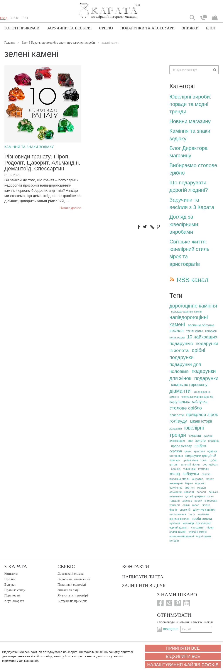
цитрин (173, 464)
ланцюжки (175, 428)
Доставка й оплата (70, 573)
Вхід (3, 18)
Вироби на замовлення (73, 579)
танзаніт (174, 501)
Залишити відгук (144, 585)
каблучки (191, 473)
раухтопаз (175, 487)
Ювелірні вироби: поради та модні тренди (190, 104)
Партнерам (12, 595)
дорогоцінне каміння (193, 305)
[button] (14, 18)
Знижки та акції (68, 590)
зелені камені (177, 532)
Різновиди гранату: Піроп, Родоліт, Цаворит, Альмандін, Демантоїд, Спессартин (42, 163)
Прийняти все (183, 648)
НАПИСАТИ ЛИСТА (142, 577)
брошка (176, 469)
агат (190, 441)
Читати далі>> (70, 208)
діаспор (187, 501)
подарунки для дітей (200, 456)
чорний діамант (179, 527)
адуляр (208, 436)
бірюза (206, 505)
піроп (210, 527)
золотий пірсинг (191, 464)
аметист (190, 487)
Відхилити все (183, 656)
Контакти (11, 573)
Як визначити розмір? (72, 595)
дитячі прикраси (195, 496)
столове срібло (185, 408)
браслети (176, 415)
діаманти (180, 391)
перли (198, 501)
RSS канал (192, 280)
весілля (176, 330)
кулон (187, 451)
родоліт (201, 492)
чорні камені (203, 536)
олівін (186, 505)
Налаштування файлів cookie (182, 665)
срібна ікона (190, 460)
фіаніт (173, 509)
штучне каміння (204, 509)
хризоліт (174, 505)
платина (213, 441)
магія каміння (177, 514)
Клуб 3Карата (14, 601)
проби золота (202, 518)
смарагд (195, 435)
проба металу (181, 446)
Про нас (10, 579)
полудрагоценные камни (186, 311)
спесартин (197, 527)
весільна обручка (201, 325)
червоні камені (198, 532)
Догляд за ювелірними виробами (183, 224)
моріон (201, 487)
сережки (175, 451)
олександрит (177, 441)
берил (189, 483)
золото (200, 440)
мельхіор (188, 523)
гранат (210, 479)
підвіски (212, 451)
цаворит (189, 492)
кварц (174, 473)
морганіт (200, 483)
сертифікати (210, 464)
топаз (204, 460)
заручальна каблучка (188, 401)
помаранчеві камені (181, 536)
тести (191, 514)
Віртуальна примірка (72, 601)
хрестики (199, 451)
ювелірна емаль (179, 479)
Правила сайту (14, 590)
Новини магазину (190, 121)
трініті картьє (194, 331)
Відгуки (9, 584)
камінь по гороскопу (189, 384)
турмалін (203, 469)
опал (211, 496)
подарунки (206, 378)
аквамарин (176, 483)
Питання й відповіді (71, 584)
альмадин (175, 492)
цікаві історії (201, 421)
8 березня (210, 501)
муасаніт (174, 523)
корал (195, 505)
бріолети (175, 460)
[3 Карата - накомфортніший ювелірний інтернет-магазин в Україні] (109, 7)
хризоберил (203, 523)
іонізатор (197, 479)
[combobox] (194, 69)
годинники (189, 469)
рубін (213, 460)
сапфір (206, 474)
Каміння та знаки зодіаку (29, 147)
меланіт (174, 540)
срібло (200, 445)
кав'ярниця (176, 456)
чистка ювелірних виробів (197, 397)
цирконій (185, 509)
